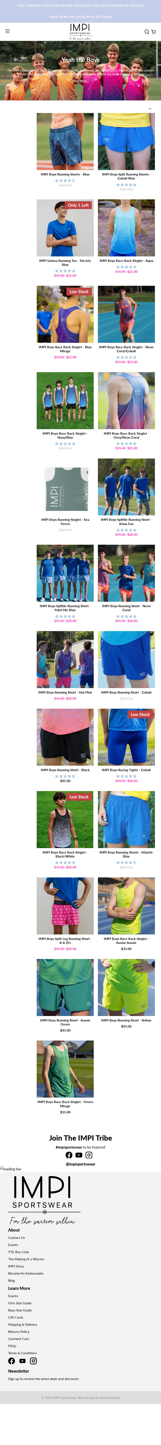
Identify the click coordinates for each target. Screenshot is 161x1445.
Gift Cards (15, 1317)
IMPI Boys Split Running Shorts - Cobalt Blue (126, 176)
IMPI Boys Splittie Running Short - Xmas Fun (126, 521)
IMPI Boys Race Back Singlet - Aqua (126, 260)
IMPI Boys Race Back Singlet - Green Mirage (65, 1104)
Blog (11, 1280)
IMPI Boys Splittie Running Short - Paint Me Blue (65, 608)
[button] (65, 180)
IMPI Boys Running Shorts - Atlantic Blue (126, 854)
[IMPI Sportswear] (80, 32)
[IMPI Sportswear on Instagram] (89, 1157)
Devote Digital (110, 1398)
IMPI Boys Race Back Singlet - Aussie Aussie (126, 941)
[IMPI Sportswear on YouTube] (78, 1157)
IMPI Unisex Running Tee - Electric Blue (65, 262)
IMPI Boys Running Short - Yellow (126, 1020)
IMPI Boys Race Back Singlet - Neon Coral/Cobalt (126, 349)
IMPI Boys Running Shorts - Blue (65, 174)
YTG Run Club (18, 1252)
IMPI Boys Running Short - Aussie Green (65, 1022)
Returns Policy (18, 1331)
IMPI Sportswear (64, 1398)
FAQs (12, 1346)
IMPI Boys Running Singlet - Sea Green (65, 521)
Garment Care (18, 1339)
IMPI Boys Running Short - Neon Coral (126, 608)
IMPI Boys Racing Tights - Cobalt (126, 770)
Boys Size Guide (20, 1310)
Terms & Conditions (22, 1353)
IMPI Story (16, 1266)
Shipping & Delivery (22, 1324)
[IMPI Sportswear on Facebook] (69, 1157)
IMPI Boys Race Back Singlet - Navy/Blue (65, 435)
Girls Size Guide (19, 1303)
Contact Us (16, 1238)
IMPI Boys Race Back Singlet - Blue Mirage (65, 349)
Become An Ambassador (26, 1273)
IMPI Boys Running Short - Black (65, 770)
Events (13, 1245)
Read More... (81, 81)
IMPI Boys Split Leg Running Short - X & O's (65, 941)
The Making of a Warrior (26, 1259)
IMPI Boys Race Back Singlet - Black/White (65, 854)
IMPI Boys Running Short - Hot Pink (65, 692)
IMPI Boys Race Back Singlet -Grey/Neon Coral (126, 435)
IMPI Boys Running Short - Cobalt (126, 692)
